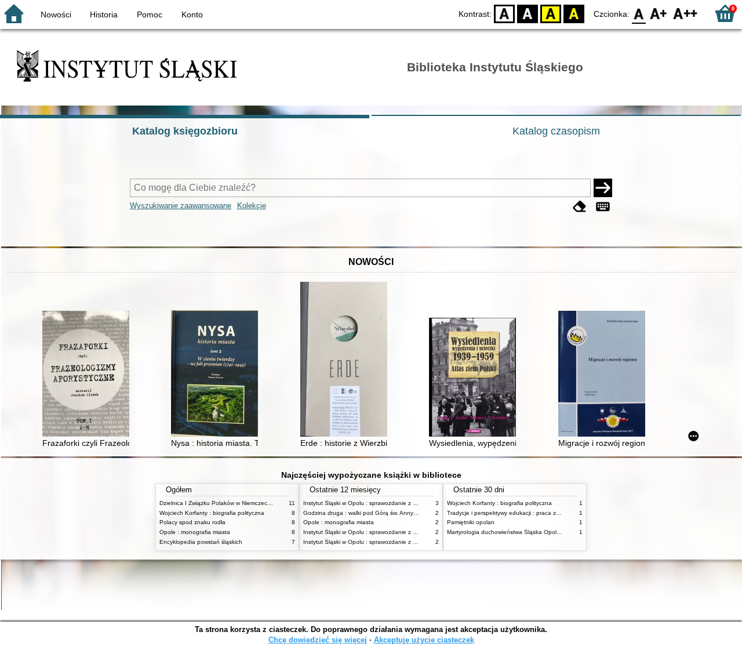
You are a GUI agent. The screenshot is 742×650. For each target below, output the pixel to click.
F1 (658, 13)
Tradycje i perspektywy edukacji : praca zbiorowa (512, 513)
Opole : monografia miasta (194, 532)
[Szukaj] (603, 188)
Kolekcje (251, 205)
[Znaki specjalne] (603, 206)
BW (527, 13)
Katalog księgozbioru (185, 131)
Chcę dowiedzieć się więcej (317, 640)
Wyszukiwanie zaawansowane (180, 205)
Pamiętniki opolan (470, 522)
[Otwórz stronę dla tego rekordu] (88, 375)
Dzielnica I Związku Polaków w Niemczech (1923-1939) (232, 503)
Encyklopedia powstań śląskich (200, 542)
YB (550, 13)
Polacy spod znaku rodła (192, 522)
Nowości (56, 14)
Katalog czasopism (556, 131)
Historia (104, 14)
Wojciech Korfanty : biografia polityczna (211, 513)
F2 (685, 13)
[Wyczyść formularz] (579, 206)
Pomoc (149, 14)
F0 (639, 13)
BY (574, 13)
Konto (192, 14)
